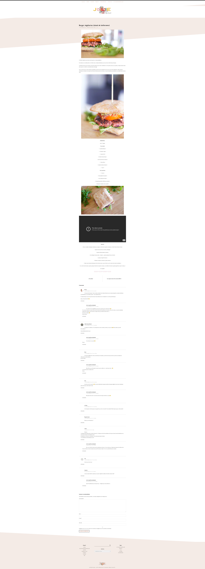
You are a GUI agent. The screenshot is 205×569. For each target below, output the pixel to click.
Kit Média (120, 551)
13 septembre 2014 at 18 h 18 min (90, 353)
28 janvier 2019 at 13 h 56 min (90, 471)
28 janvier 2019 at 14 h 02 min (91, 481)
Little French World (88, 324)
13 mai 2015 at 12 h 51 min (89, 429)
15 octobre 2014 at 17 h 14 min (90, 418)
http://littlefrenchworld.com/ (85, 331)
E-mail (80, 518)
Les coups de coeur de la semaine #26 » (114, 278)
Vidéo (94, 27)
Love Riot (113, 567)
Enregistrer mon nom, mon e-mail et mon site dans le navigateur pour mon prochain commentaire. (95, 528)
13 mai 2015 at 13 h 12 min (91, 445)
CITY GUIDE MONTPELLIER (121, 547)
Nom (80, 513)
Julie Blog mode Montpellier (84, 548)
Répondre (84, 316)
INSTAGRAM (105, 271)
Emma (85, 289)
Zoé (84, 555)
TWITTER (100, 271)
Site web (80, 522)
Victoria (84, 554)
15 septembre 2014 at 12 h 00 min (92, 393)
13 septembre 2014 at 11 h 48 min (90, 325)
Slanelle (84, 552)
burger (88, 27)
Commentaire (81, 498)
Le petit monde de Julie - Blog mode (102, 10)
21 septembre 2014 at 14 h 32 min (90, 406)
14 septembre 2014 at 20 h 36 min (90, 382)
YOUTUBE (109, 271)
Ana (85, 458)
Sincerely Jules (84, 551)
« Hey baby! (90, 278)
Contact (120, 548)
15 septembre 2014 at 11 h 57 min (92, 306)
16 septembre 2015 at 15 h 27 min (90, 459)
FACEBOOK (96, 271)
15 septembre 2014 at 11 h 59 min (92, 366)
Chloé (84, 547)
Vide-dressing (120, 552)
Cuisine (91, 27)
